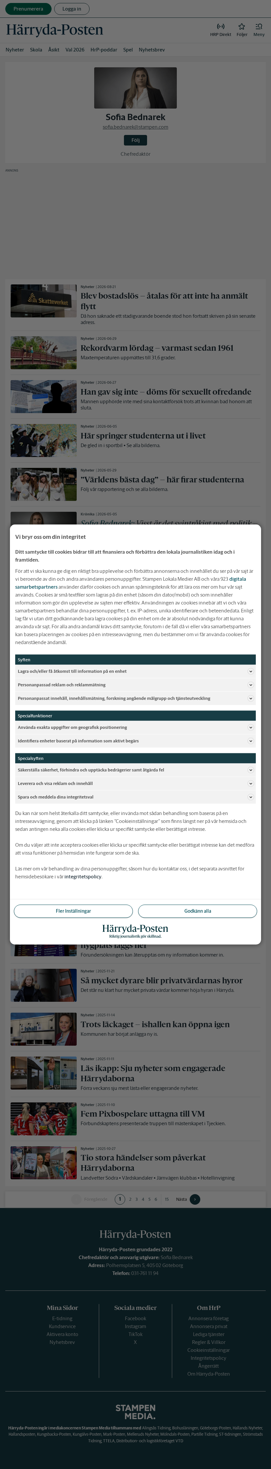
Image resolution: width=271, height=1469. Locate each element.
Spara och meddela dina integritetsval (56, 797)
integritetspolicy (82, 876)
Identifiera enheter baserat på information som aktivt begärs (78, 740)
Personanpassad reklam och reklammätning (61, 684)
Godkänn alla (197, 911)
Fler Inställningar (73, 911)
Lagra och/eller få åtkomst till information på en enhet (72, 671)
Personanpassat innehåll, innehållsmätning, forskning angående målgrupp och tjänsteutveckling (114, 698)
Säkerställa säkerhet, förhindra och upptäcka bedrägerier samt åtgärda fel (91, 769)
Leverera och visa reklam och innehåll (55, 783)
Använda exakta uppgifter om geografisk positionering (72, 727)
